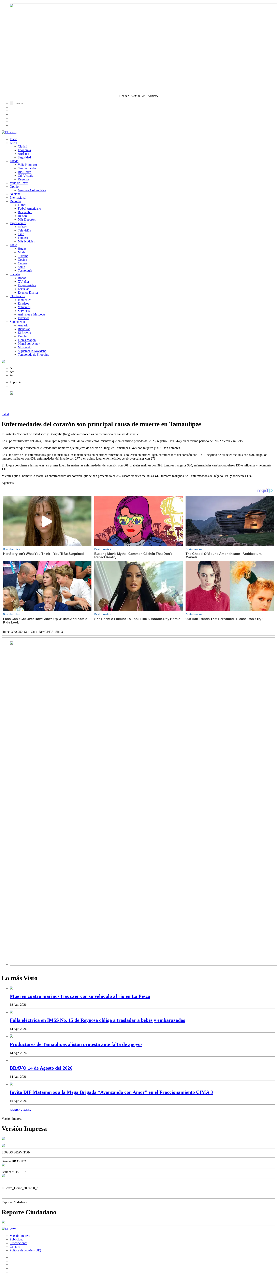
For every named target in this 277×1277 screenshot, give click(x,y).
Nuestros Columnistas (32, 190)
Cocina (22, 259)
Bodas (22, 278)
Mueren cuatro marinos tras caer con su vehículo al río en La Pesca (80, 996)
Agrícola (23, 153)
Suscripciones (18, 1243)
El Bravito (24, 332)
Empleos (23, 303)
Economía (24, 150)
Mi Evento (24, 347)
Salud (21, 267)
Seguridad (24, 157)
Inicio (13, 139)
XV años (23, 281)
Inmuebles (24, 299)
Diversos (23, 318)
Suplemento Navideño (32, 351)
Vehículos (24, 307)
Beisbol (23, 215)
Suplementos (18, 321)
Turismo (23, 256)
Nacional (15, 194)
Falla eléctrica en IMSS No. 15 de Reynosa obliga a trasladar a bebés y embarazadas (97, 1020)
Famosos (23, 237)
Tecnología (25, 270)
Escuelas (23, 289)
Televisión (24, 230)
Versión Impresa (20, 1235)
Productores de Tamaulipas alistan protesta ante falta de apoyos (76, 1044)
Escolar (22, 336)
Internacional (18, 197)
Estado (14, 161)
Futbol (22, 205)
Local (13, 142)
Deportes (15, 201)
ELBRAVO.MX (20, 1109)
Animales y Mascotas (31, 314)
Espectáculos (18, 223)
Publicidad (16, 1239)
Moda (21, 252)
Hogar (22, 248)
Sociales (15, 274)
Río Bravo (24, 172)
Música (22, 226)
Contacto (15, 1246)
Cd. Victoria (25, 175)
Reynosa (23, 179)
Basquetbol (25, 212)
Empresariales (27, 285)
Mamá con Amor (29, 343)
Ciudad (22, 146)
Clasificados (17, 296)
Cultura (22, 263)
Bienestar (24, 329)
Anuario (23, 325)
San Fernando (27, 168)
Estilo (13, 245)
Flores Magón (27, 340)
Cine (21, 234)
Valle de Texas (19, 183)
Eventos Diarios (28, 292)
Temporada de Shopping (33, 354)
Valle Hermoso (27, 164)
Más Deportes (27, 219)
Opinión (15, 186)
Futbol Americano (29, 208)
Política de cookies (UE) (25, 1250)
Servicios (24, 310)
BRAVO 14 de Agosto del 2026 (41, 1068)
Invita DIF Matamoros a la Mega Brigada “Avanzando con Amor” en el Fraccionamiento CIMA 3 (111, 1092)
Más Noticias (26, 241)
